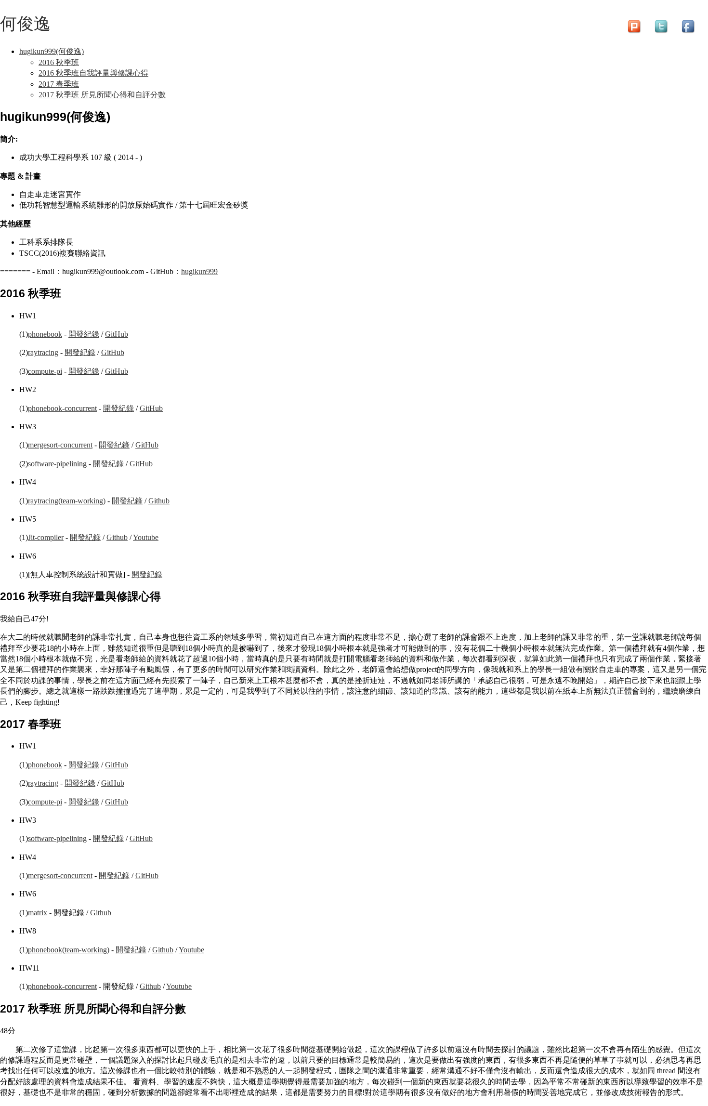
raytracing (43, 352)
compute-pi (45, 371)
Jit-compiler (46, 537)
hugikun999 (199, 271)
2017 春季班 (59, 84)
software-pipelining (57, 464)
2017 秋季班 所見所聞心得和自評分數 (102, 95)
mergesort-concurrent (60, 445)
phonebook (45, 334)
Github (159, 501)
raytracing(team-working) (66, 501)
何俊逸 (25, 23)
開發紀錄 (83, 334)
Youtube (145, 537)
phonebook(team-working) (68, 950)
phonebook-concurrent (62, 408)
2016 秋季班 (59, 62)
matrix (37, 912)
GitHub (116, 334)
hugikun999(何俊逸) (51, 51)
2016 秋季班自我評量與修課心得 (93, 73)
